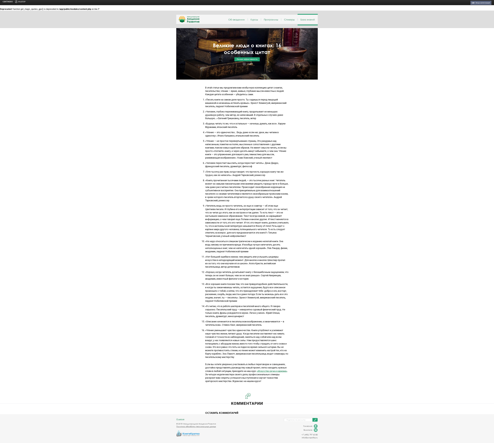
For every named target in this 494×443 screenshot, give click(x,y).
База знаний (308, 19)
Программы (271, 19)
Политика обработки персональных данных (196, 426)
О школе (180, 419)
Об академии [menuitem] (236, 19)
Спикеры (289, 19)
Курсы (254, 19)
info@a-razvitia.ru (310, 437)
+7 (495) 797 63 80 (310, 434)
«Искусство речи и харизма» (272, 371)
